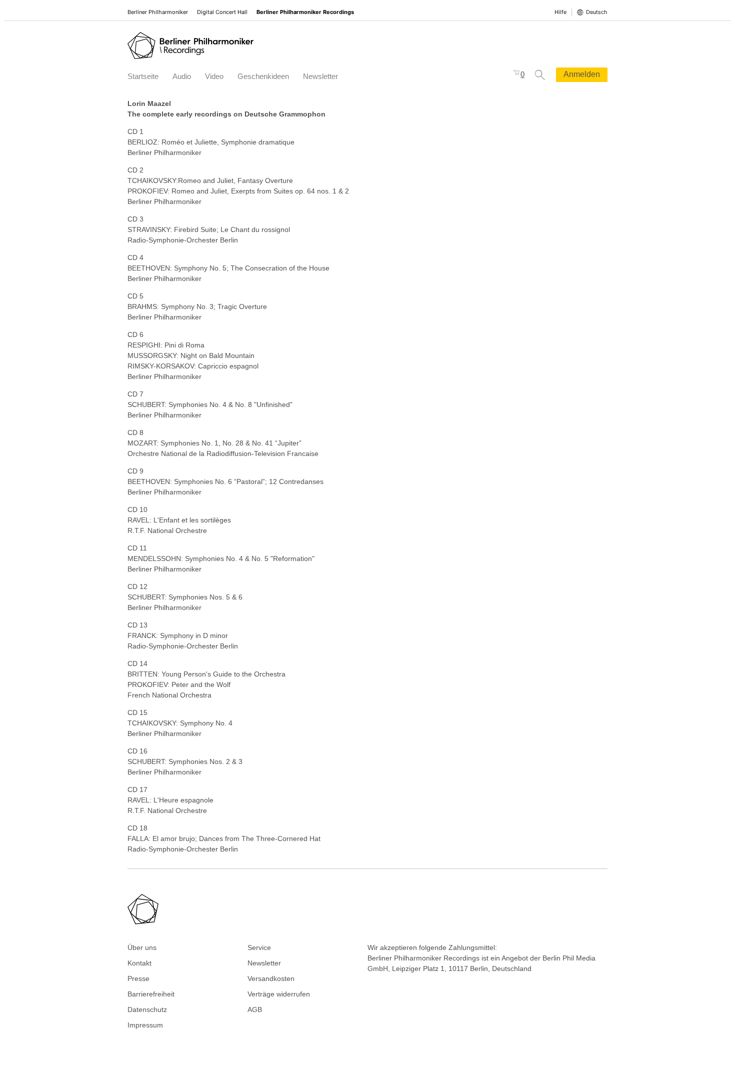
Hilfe (560, 12)
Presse (139, 978)
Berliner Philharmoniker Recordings (305, 12)
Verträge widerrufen (279, 994)
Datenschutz (147, 1010)
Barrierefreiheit (151, 994)
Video (214, 76)
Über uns (142, 948)
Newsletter (320, 76)
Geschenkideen (263, 76)
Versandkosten (271, 978)
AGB (255, 1010)
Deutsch (597, 12)
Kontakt (140, 963)
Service (259, 948)
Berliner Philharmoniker (158, 12)
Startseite (143, 76)
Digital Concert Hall (222, 12)
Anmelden (582, 74)
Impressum (145, 1025)
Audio (181, 76)
